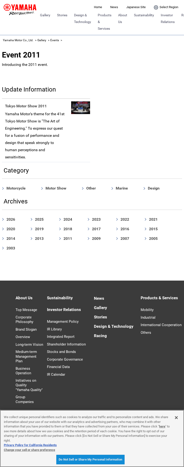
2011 (67, 238)
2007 (125, 238)
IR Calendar (56, 374)
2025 (39, 219)
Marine (122, 188)
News (114, 7)
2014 (10, 238)
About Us (122, 18)
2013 (39, 238)
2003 (10, 248)
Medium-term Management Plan (26, 356)
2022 (125, 219)
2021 (153, 219)
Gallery (45, 15)
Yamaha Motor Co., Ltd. (18, 40)
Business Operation (23, 370)
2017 (96, 229)
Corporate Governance (65, 359)
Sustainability (144, 15)
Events (54, 40)
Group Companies (25, 399)
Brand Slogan (26, 329)
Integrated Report (61, 336)
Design (154, 188)
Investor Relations (168, 18)
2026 (10, 219)
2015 (153, 229)
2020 (10, 229)
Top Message (26, 310)
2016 (125, 229)
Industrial (148, 317)
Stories (62, 15)
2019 (39, 229)
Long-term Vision (29, 344)
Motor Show (56, 188)
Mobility (147, 310)
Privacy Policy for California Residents (30, 445)
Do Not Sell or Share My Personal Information (90, 459)
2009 (96, 238)
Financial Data (58, 367)
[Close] (176, 417)
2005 (153, 238)
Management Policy (63, 321)
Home (98, 7)
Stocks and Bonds (61, 352)
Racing (100, 335)
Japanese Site (136, 7)
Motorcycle (16, 188)
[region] (92, 438)
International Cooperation (161, 325)
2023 (96, 219)
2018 (67, 229)
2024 (67, 219)
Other (91, 188)
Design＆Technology (82, 18)
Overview (23, 337)
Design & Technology (113, 326)
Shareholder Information (66, 344)
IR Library (54, 329)
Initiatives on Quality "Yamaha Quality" (29, 385)
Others (146, 332)
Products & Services (104, 21)
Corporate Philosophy (24, 319)
